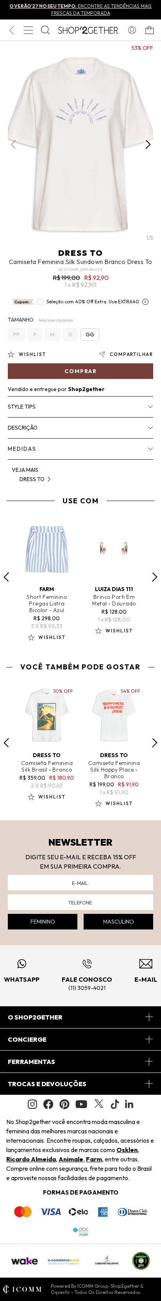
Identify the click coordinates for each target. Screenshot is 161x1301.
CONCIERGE (27, 1039)
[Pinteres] (64, 1104)
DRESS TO (80, 253)
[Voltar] (11, 30)
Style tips (22, 406)
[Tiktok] (115, 1104)
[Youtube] (81, 1104)
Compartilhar (131, 354)
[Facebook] (48, 1104)
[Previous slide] (6, 577)
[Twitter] (99, 1104)
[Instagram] (32, 1104)
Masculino (118, 921)
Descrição (23, 427)
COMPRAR (80, 371)
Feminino (42, 921)
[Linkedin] (129, 1104)
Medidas (22, 448)
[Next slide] (154, 577)
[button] (148, 144)
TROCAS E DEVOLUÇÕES (47, 1084)
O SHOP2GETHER (35, 1017)
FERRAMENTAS (31, 1062)
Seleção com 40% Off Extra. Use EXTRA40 (93, 301)
